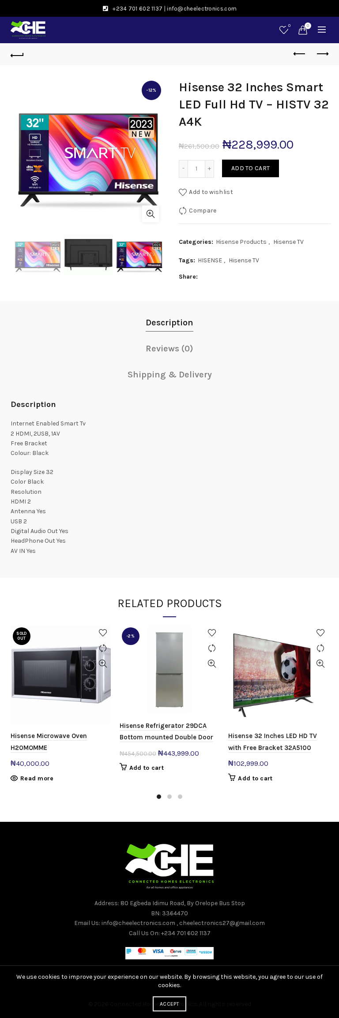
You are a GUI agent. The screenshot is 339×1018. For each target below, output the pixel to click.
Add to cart (250, 168)
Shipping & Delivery (170, 374)
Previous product (300, 54)
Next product (322, 54)
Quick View (103, 663)
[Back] (17, 54)
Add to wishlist (211, 191)
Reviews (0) (169, 348)
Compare (202, 210)
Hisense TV (288, 242)
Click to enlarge (150, 213)
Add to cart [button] (146, 768)
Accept (169, 1004)
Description (169, 322)
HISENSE (210, 260)
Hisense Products (241, 242)
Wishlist (289, 25)
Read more (37, 778)
